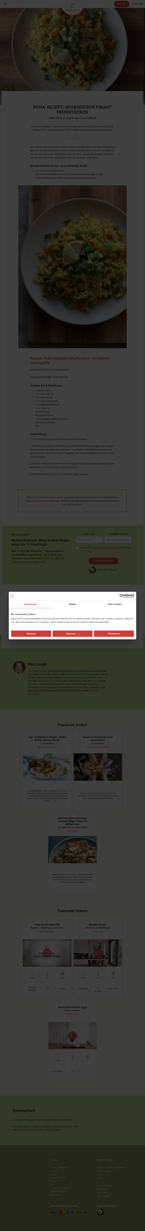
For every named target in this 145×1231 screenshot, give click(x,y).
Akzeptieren (114, 633)
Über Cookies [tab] (115, 604)
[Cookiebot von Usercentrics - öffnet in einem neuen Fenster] (121, 596)
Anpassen (71, 633)
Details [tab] (72, 604)
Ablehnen (31, 633)
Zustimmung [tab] (30, 604)
